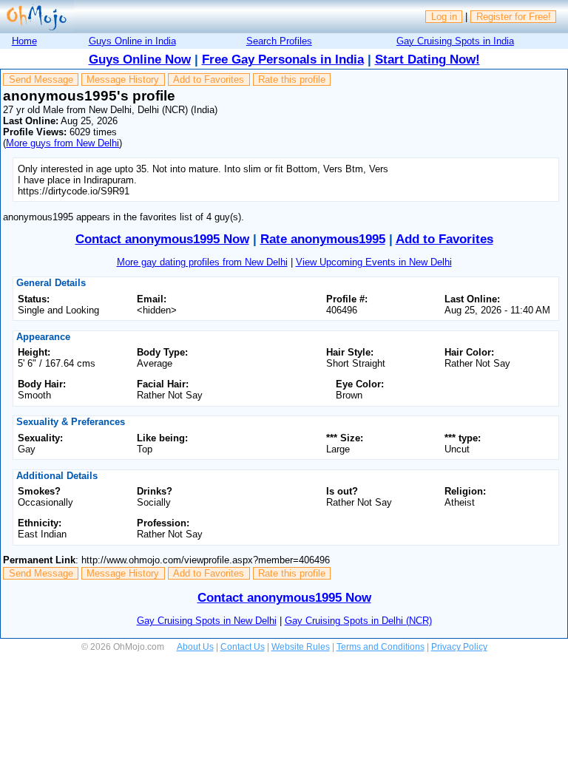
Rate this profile (291, 79)
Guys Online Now (140, 59)
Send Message (41, 79)
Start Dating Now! (427, 59)
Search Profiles (279, 41)
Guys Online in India (132, 41)
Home (24, 41)
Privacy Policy (459, 646)
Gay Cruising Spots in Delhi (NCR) (358, 620)
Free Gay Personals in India (283, 59)
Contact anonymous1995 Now (162, 239)
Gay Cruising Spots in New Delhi (207, 620)
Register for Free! (513, 16)
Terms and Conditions (381, 646)
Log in (444, 16)
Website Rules (300, 646)
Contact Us (242, 646)
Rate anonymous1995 (322, 239)
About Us (195, 646)
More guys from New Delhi (62, 143)
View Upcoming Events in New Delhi (374, 262)
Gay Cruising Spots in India (455, 41)
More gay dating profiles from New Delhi (202, 262)
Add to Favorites (208, 79)
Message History (123, 79)
